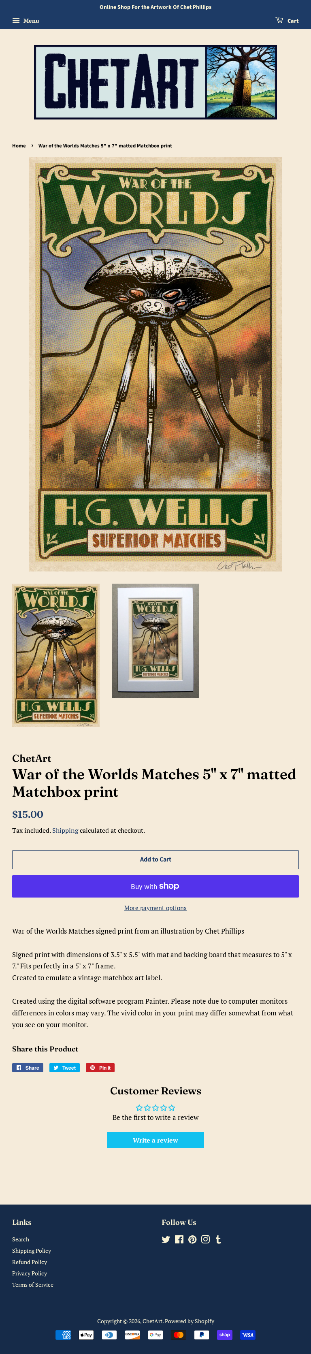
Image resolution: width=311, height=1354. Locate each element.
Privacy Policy (29, 1273)
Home (19, 145)
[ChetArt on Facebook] (179, 1241)
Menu (30, 20)
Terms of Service (32, 1284)
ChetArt (152, 1321)
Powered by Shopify (189, 1321)
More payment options (155, 908)
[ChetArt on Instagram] (205, 1241)
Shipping (65, 830)
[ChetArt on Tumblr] (218, 1241)
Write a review (155, 1140)
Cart (292, 21)
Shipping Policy (31, 1250)
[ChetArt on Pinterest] (192, 1241)
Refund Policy (29, 1262)
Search (20, 1239)
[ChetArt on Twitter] (166, 1241)
